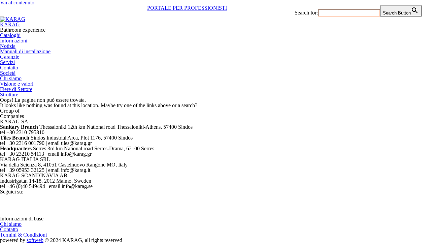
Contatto (9, 67)
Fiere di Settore (16, 89)
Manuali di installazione (25, 51)
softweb (35, 240)
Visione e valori (16, 84)
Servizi (7, 62)
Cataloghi (10, 35)
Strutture (9, 94)
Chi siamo (11, 78)
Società (7, 73)
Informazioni (13, 40)
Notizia (7, 46)
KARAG (10, 24)
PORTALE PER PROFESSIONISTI (187, 8)
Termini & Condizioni (23, 235)
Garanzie (9, 57)
